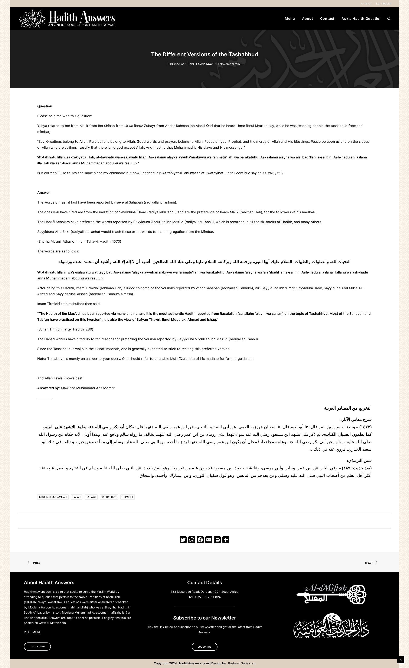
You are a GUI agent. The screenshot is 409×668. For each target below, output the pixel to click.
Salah (77, 497)
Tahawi (91, 497)
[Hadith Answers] (67, 18)
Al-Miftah (366, 3)
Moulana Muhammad (53, 497)
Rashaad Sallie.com (241, 663)
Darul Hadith (383, 3)
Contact (327, 18)
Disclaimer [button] (37, 646)
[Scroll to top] (400, 659)
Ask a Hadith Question (361, 18)
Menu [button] (290, 18)
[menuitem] (367, 3)
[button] (389, 18)
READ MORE (32, 632)
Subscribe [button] (205, 646)
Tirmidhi (127, 497)
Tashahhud (109, 497)
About (307, 18)
